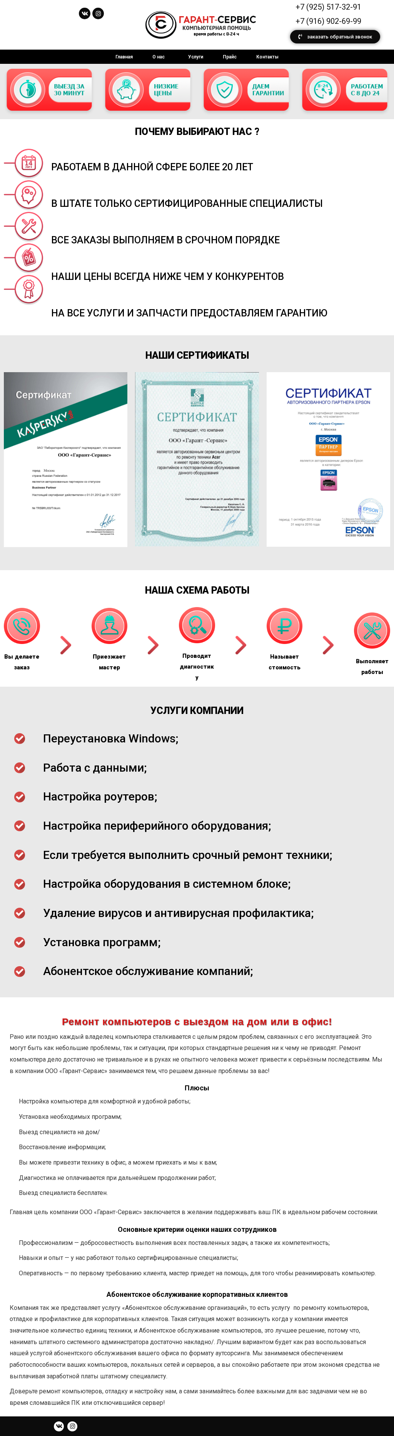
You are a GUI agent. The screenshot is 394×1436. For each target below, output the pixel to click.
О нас (158, 57)
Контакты (267, 57)
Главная (124, 57)
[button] (335, 36)
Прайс (230, 57)
